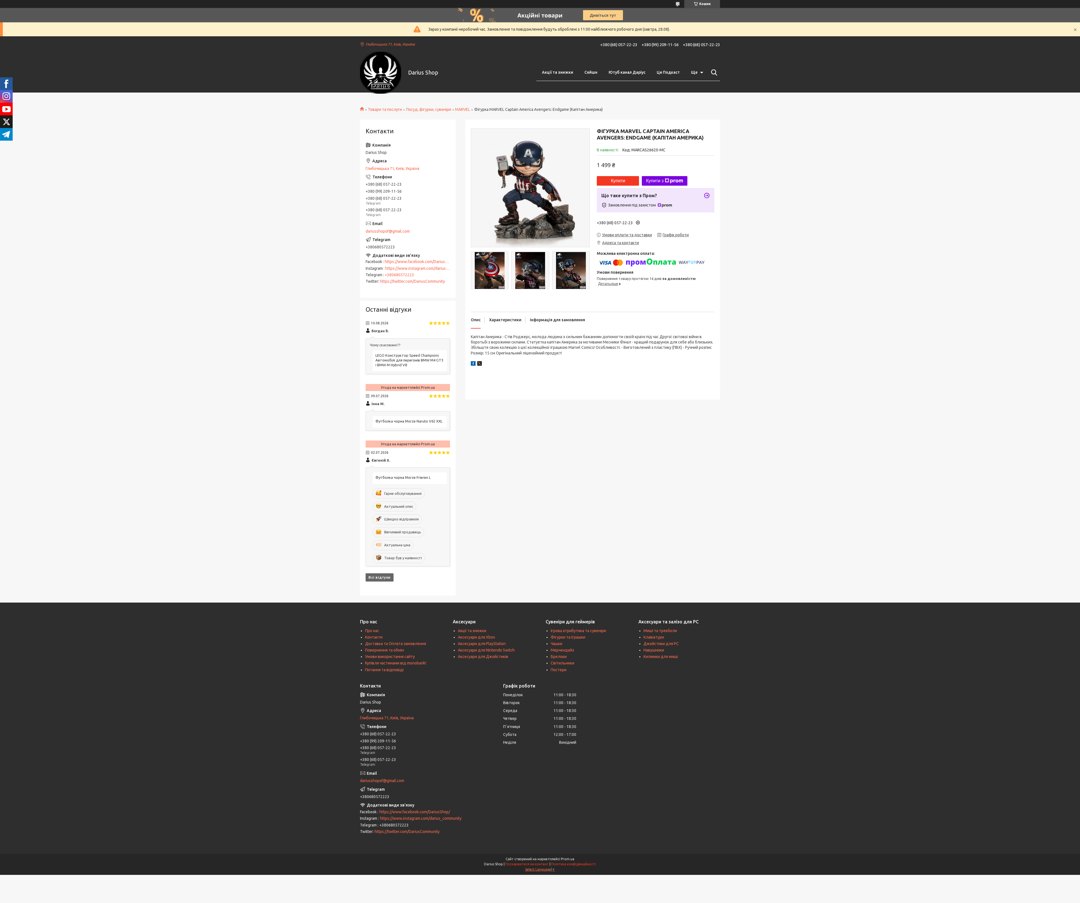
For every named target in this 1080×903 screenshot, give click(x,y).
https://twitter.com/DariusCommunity (412, 281)
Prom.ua (567, 859)
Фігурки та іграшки (568, 637)
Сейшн (590, 72)
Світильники (562, 663)
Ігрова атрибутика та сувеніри (578, 630)
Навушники (654, 650)
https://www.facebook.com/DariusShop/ (420, 261)
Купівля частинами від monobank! (395, 663)
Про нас (372, 630)
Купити (618, 180)
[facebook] (473, 364)
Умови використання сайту (390, 656)
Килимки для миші (661, 656)
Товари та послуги (385, 109)
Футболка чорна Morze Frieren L (403, 477)
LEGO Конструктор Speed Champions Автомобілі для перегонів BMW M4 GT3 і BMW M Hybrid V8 (409, 360)
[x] (479, 364)
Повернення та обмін (384, 650)
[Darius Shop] (380, 73)
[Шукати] (713, 72)
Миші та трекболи (660, 630)
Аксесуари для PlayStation (482, 643)
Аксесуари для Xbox (476, 637)
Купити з (654, 180)
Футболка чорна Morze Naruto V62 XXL (408, 421)
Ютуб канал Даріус (627, 72)
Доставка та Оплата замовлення (395, 643)
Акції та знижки (557, 72)
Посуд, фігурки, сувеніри (428, 109)
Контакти (373, 637)
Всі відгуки (379, 577)
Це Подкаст (668, 72)
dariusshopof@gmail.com (388, 231)
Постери (558, 670)
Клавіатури (654, 637)
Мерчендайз (562, 650)
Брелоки (559, 656)
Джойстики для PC (661, 643)
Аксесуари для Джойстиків (483, 656)
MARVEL (462, 109)
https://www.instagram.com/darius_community (426, 268)
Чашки (556, 643)
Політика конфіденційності (573, 864)
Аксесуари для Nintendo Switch (486, 650)
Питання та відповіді (384, 670)
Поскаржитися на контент (527, 864)
